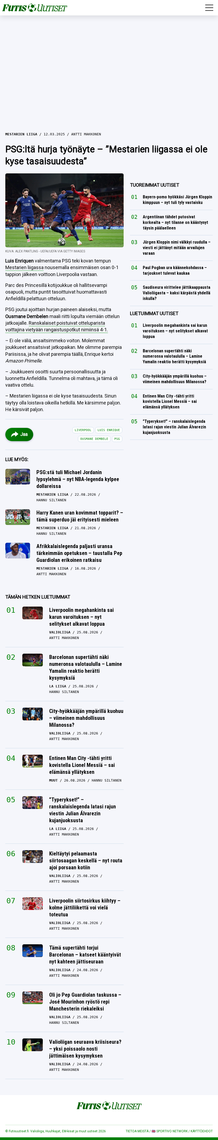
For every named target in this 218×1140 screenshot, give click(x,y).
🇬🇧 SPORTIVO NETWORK (170, 1131)
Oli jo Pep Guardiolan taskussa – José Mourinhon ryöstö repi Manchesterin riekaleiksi (85, 1002)
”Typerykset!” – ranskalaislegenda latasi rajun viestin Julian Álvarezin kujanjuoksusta (82, 810)
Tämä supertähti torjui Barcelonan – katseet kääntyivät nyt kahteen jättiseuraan (85, 955)
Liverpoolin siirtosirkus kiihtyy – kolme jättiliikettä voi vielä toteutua (84, 907)
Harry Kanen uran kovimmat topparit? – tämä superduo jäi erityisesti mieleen (79, 516)
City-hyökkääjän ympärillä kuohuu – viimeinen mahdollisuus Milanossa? (86, 718)
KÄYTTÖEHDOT (202, 1131)
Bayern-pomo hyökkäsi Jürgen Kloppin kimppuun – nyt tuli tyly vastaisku (177, 200)
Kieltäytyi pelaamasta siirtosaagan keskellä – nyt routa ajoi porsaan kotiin (85, 860)
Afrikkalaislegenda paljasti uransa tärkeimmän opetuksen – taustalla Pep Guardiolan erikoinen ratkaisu (79, 553)
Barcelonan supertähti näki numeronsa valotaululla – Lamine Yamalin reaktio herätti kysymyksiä (85, 667)
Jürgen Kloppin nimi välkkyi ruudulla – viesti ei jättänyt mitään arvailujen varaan (177, 248)
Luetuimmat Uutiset (154, 313)
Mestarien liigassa (24, 267)
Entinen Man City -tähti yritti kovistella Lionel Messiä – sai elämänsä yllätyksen (82, 765)
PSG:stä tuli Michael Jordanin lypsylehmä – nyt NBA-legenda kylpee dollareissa (77, 479)
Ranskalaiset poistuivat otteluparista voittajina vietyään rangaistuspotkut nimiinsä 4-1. (56, 326)
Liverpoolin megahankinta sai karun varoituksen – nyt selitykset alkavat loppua (81, 617)
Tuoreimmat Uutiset (154, 185)
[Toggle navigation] (209, 7)
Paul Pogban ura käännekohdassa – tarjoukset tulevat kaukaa (175, 270)
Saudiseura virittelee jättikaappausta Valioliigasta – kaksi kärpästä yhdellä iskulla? (176, 293)
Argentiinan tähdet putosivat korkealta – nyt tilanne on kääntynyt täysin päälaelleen (175, 222)
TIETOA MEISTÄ (137, 1131)
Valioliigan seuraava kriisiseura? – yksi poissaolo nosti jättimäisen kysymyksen (85, 1049)
